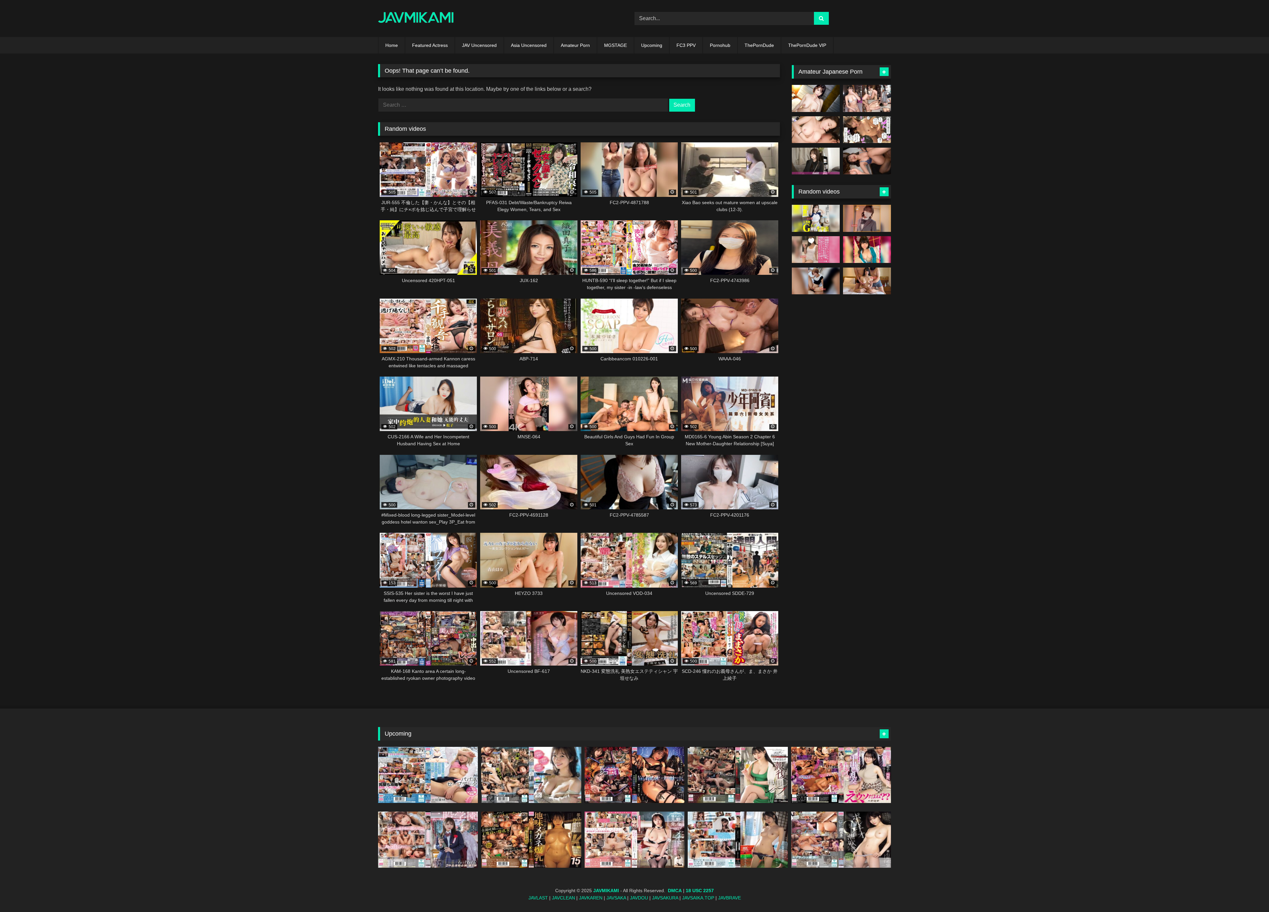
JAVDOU (639, 897)
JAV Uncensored (479, 45)
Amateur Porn (575, 45)
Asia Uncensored (529, 45)
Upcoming (651, 45)
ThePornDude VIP (807, 45)
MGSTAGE (615, 45)
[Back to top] (1248, 892)
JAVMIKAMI (606, 890)
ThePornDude (759, 45)
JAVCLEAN (563, 897)
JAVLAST (538, 897)
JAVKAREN (590, 897)
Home (391, 45)
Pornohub (720, 45)
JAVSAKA (616, 897)
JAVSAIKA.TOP (698, 897)
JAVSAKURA (665, 897)
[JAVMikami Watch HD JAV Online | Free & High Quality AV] (416, 19)
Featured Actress (430, 45)
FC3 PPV (686, 45)
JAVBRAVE (729, 897)
